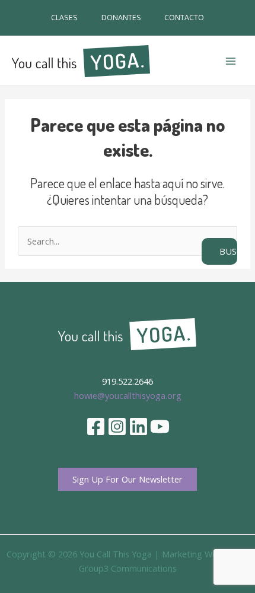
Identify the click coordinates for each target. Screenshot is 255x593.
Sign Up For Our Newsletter (127, 479)
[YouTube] (160, 426)
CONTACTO (184, 17)
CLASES (64, 17)
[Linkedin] (138, 426)
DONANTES (121, 17)
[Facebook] (96, 426)
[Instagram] (117, 426)
